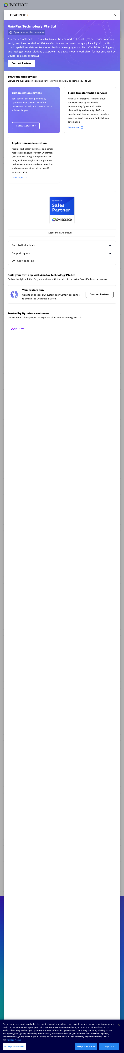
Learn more (73, 127)
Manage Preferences (14, 1046)
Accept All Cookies (86, 1046)
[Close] (114, 14)
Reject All (109, 1046)
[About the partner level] (74, 233)
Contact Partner (21, 63)
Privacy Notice (14, 1040)
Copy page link (25, 260)
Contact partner (26, 125)
